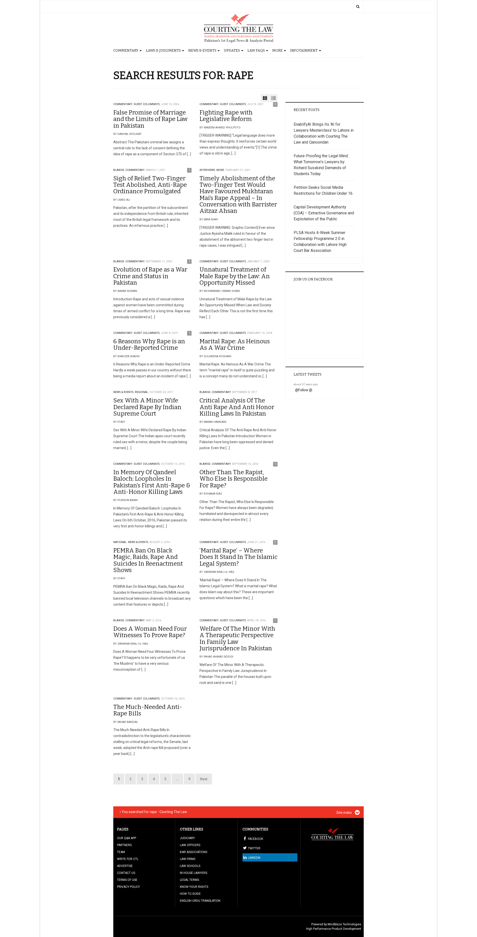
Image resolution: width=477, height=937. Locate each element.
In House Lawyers (193, 873)
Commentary (125, 50)
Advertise (125, 866)
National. (120, 542)
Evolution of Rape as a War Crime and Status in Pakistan (150, 276)
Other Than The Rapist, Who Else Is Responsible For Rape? (233, 479)
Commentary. (123, 104)
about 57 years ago (306, 384)
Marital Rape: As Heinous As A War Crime (234, 344)
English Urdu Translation (200, 900)
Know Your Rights (194, 887)
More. (220, 170)
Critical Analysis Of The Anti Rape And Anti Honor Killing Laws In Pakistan (236, 407)
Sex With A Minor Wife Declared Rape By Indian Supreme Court (147, 407)
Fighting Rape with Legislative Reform (226, 115)
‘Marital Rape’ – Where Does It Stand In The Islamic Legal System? (238, 557)
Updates (232, 50)
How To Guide (190, 894)
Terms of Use (127, 880)
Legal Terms (189, 880)
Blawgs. (119, 170)
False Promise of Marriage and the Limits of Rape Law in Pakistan (150, 119)
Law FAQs (256, 50)
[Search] (357, 6)
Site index (344, 813)
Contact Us (126, 873)
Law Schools (190, 866)
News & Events (202, 50)
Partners (124, 845)
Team (121, 852)
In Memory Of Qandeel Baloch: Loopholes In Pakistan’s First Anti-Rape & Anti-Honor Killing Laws (151, 482)
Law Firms (187, 859)
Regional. (142, 392)
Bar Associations (193, 852)
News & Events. (123, 392)
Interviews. (207, 170)
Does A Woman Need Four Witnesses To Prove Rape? (150, 632)
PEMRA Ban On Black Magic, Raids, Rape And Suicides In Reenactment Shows (148, 560)
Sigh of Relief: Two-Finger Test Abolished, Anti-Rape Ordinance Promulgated (150, 185)
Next (203, 779)
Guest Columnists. (147, 104)
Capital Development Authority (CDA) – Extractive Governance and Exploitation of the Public (324, 213)
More (277, 50)
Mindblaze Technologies (344, 924)
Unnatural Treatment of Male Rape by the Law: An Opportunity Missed (234, 276)
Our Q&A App (126, 838)
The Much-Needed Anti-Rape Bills (147, 710)
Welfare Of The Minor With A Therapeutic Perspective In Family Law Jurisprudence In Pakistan (237, 638)
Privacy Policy (128, 887)
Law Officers (190, 845)
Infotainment (304, 50)
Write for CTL (127, 859)
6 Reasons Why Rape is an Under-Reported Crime (149, 344)
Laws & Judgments (163, 50)
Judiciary (187, 838)
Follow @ (305, 390)
